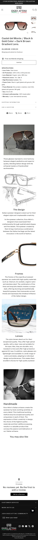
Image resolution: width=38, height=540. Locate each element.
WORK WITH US (8, 507)
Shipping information (11, 102)
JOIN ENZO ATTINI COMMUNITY (15, 513)
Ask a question (8, 107)
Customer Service (10, 502)
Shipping (4, 52)
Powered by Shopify (19, 538)
